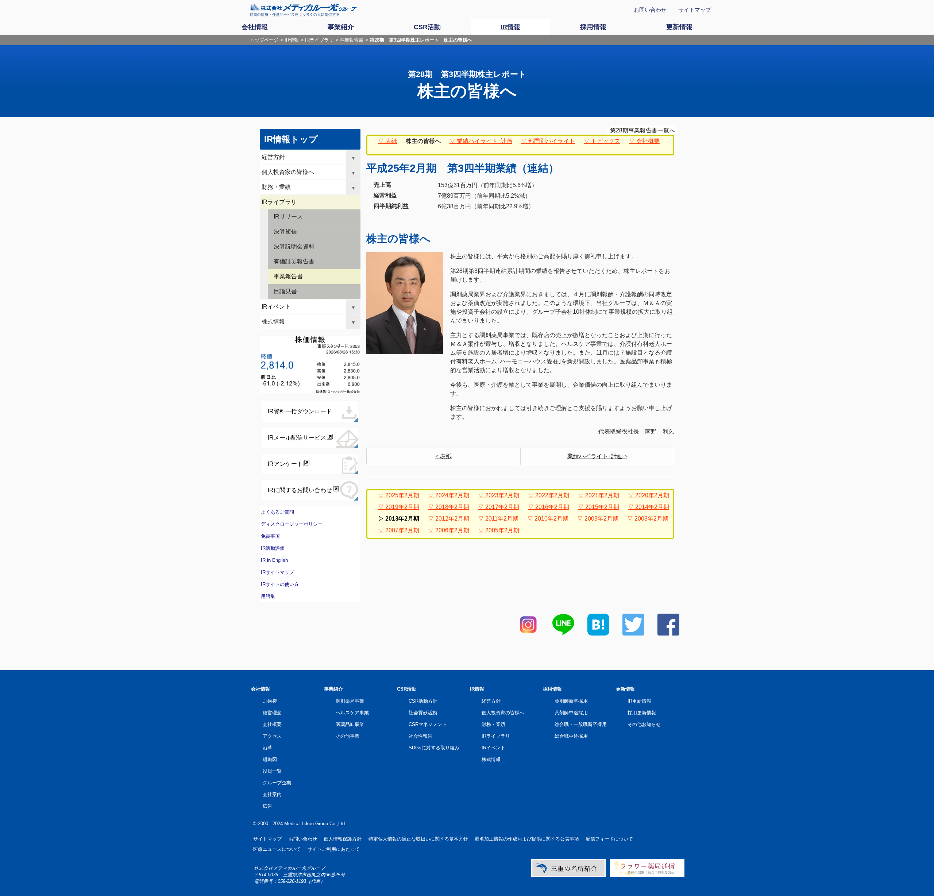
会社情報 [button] (255, 27)
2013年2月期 (402, 518)
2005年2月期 (502, 530)
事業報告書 (351, 40)
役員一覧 (272, 771)
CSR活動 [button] (427, 27)
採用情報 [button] (593, 27)
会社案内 (272, 794)
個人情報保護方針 (343, 839)
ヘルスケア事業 (352, 712)
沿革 (267, 747)
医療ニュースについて (277, 849)
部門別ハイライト (551, 141)
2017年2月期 (502, 507)
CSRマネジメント (428, 724)
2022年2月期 (552, 495)
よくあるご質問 (277, 512)
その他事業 (347, 736)
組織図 (270, 759)
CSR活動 (406, 689)
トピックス (605, 141)
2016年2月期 (552, 507)
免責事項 (270, 536)
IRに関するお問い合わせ (300, 490)
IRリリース (288, 216)
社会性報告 (420, 736)
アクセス (272, 736)
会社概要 (648, 141)
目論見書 (285, 291)
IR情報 (292, 40)
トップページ (264, 40)
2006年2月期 (452, 530)
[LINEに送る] (563, 633)
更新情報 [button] (679, 27)
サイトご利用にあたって (334, 849)
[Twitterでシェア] (633, 633)
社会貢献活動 (423, 712)
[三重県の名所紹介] (568, 875)
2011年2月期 (501, 518)
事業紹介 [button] (341, 27)
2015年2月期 (602, 507)
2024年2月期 (452, 495)
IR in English (274, 560)
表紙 (391, 141)
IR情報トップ (291, 139)
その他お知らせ (644, 724)
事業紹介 (333, 689)
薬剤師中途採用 (571, 712)
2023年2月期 (502, 495)
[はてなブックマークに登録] (598, 633)
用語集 (268, 596)
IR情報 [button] (510, 27)
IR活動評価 (273, 548)
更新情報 (625, 689)
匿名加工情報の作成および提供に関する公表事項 (527, 839)
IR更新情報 (639, 701)
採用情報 (552, 689)
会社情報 (260, 689)
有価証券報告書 (294, 261)
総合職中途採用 (571, 736)
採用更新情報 (642, 712)
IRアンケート (285, 464)
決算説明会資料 (294, 246)
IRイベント (276, 307)
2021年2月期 (602, 495)
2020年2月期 (652, 495)
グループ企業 (277, 782)
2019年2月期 (402, 507)
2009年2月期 (601, 518)
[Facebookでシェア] (668, 633)
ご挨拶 (270, 701)
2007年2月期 (402, 530)
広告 (267, 806)
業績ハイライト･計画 (484, 141)
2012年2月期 (452, 518)
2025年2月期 (402, 495)
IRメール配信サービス (297, 438)
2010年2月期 (551, 518)
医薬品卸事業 (350, 724)
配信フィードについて (609, 839)
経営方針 (273, 157)
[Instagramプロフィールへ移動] (528, 633)
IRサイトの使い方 (280, 584)
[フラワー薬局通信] (647, 875)
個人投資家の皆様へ (288, 172)
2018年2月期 (452, 507)
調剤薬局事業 (350, 701)
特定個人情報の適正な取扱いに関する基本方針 (418, 839)
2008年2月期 (651, 518)
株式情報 (273, 321)
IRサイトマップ (277, 572)
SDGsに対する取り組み (434, 747)
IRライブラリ (319, 40)
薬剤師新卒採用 (571, 701)
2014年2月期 (652, 507)
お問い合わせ (650, 10)
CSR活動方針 (423, 701)
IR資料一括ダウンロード (300, 411)
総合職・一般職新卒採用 (581, 724)
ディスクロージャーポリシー (292, 524)
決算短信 (285, 231)
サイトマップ (694, 10)
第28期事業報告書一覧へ (642, 130)
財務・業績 (276, 187)
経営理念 (272, 712)
